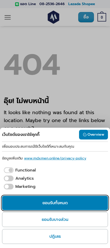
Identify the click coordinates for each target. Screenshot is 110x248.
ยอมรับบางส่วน (55, 220)
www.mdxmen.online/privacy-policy (55, 158)
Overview (95, 134)
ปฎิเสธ (55, 236)
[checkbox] (19, 170)
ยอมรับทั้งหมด (55, 203)
